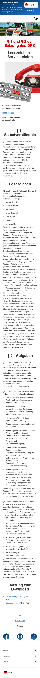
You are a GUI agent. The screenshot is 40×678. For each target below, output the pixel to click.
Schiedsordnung (12, 603)
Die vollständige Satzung (15, 596)
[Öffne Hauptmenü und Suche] (36, 18)
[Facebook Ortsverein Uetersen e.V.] (6, 636)
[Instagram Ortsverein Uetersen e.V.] (20, 636)
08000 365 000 (8, 113)
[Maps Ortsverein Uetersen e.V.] (34, 636)
